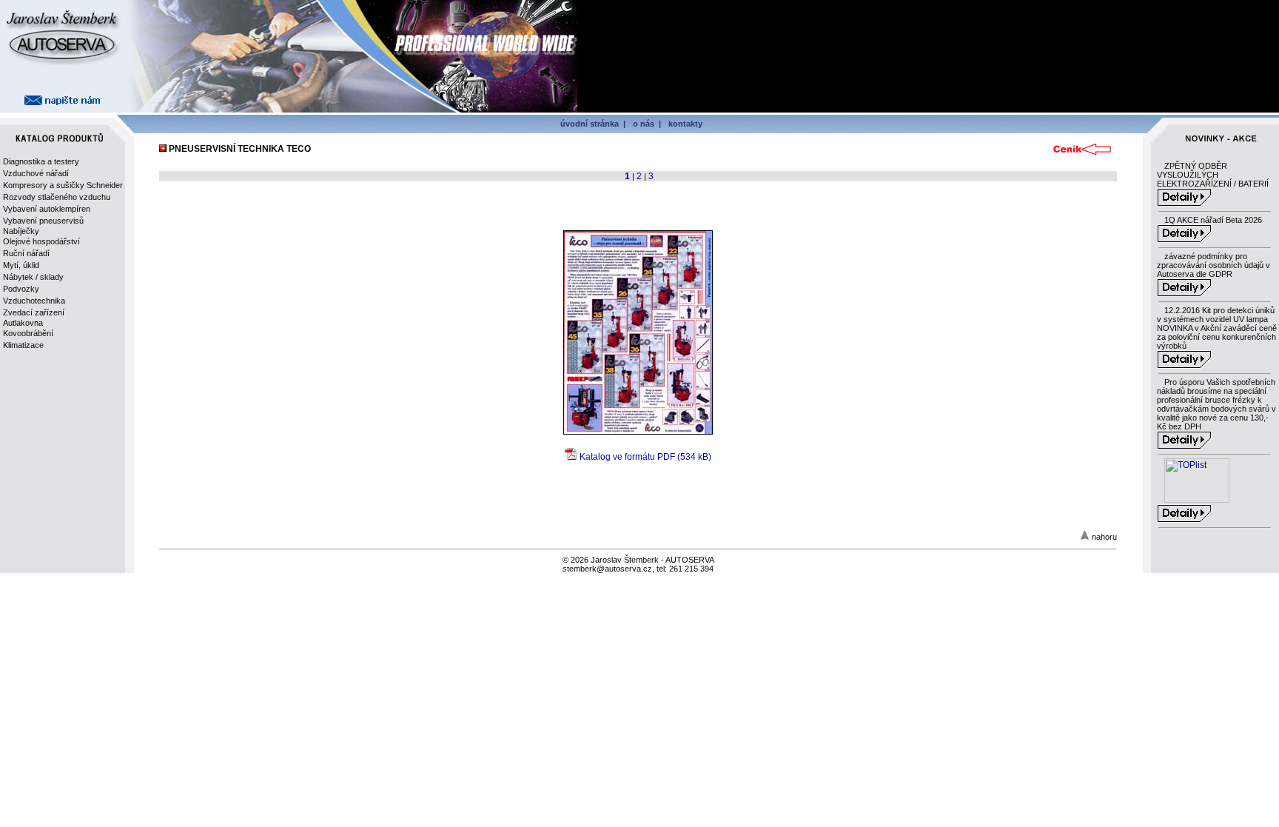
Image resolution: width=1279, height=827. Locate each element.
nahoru (1104, 536)
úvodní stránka (589, 123)
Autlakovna (23, 322)
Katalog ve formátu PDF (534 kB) (645, 457)
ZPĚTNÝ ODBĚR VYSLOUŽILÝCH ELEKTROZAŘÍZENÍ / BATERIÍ (1213, 174)
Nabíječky (21, 231)
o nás (643, 123)
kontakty (685, 123)
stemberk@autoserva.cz (607, 568)
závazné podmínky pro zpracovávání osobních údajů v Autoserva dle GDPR (1213, 265)
